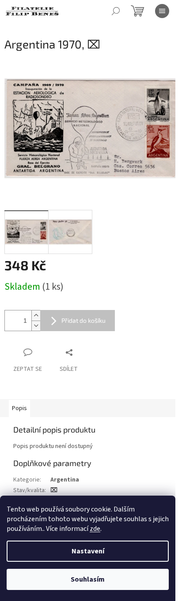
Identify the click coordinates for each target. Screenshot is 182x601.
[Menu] (162, 11)
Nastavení (88, 551)
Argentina (64, 479)
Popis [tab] (19, 408)
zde (95, 529)
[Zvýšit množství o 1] (35, 315)
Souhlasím (88, 579)
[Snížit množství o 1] (35, 326)
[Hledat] (116, 11)
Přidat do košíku (83, 320)
